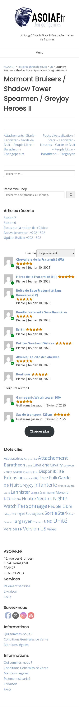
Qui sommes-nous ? (18, 634)
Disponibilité (51, 471)
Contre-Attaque (13, 472)
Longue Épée (38, 492)
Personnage (32, 505)
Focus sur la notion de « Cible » (26, 228)
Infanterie (45, 484)
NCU (8, 498)
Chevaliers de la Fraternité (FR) (40, 259)
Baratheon (14, 465)
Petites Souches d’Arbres (35, 343)
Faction (28, 478)
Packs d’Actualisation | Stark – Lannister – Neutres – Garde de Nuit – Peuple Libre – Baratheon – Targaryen (57, 144)
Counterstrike (30, 471)
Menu (39, 52)
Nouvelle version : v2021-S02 (24, 233)
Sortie (50, 513)
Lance (7, 493)
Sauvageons (35, 513)
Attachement (53, 457)
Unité (60, 521)
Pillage (7, 513)
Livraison (10, 591)
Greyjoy (26, 485)
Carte (29, 465)
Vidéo (51, 529)
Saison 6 (10, 223)
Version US (34, 528)
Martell (50, 492)
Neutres (44, 498)
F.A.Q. (7, 597)
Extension (14, 478)
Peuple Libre (60, 506)
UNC (48, 521)
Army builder (30, 459)
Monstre (62, 492)
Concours (69, 465)
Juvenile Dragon (66, 485)
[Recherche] (70, 194)
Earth (20, 329)
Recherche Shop (15, 189)
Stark (63, 513)
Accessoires (13, 458)
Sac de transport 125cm (34, 414)
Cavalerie (41, 465)
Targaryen (22, 521)
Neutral (16, 499)
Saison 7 (10, 218)
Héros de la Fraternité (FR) (36, 277)
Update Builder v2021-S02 (22, 238)
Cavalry (56, 465)
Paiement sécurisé (17, 586)
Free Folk (48, 478)
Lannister (20, 492)
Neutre (29, 498)
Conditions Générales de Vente (26, 639)
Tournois (38, 522)
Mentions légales (16, 645)
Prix (14, 514)
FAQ (36, 478)
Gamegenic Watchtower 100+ (39, 397)
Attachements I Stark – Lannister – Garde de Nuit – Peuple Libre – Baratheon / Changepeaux (20, 144)
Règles (21, 514)
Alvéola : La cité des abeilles (37, 357)
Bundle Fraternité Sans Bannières (41, 312)
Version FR (13, 529)
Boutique (23, 374)
